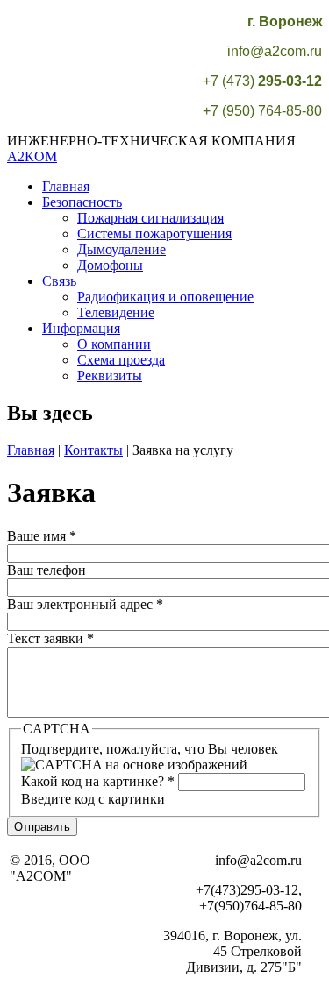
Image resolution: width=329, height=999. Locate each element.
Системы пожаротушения (154, 233)
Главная (65, 186)
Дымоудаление (121, 249)
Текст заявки (50, 638)
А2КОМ (32, 156)
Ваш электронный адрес (85, 604)
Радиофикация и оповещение (165, 296)
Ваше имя (41, 535)
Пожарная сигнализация (150, 217)
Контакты (93, 450)
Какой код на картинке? (98, 781)
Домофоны (110, 265)
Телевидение (115, 312)
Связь (59, 280)
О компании (114, 344)
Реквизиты (109, 375)
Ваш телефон (46, 570)
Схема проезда (121, 359)
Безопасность (82, 202)
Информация (81, 328)
